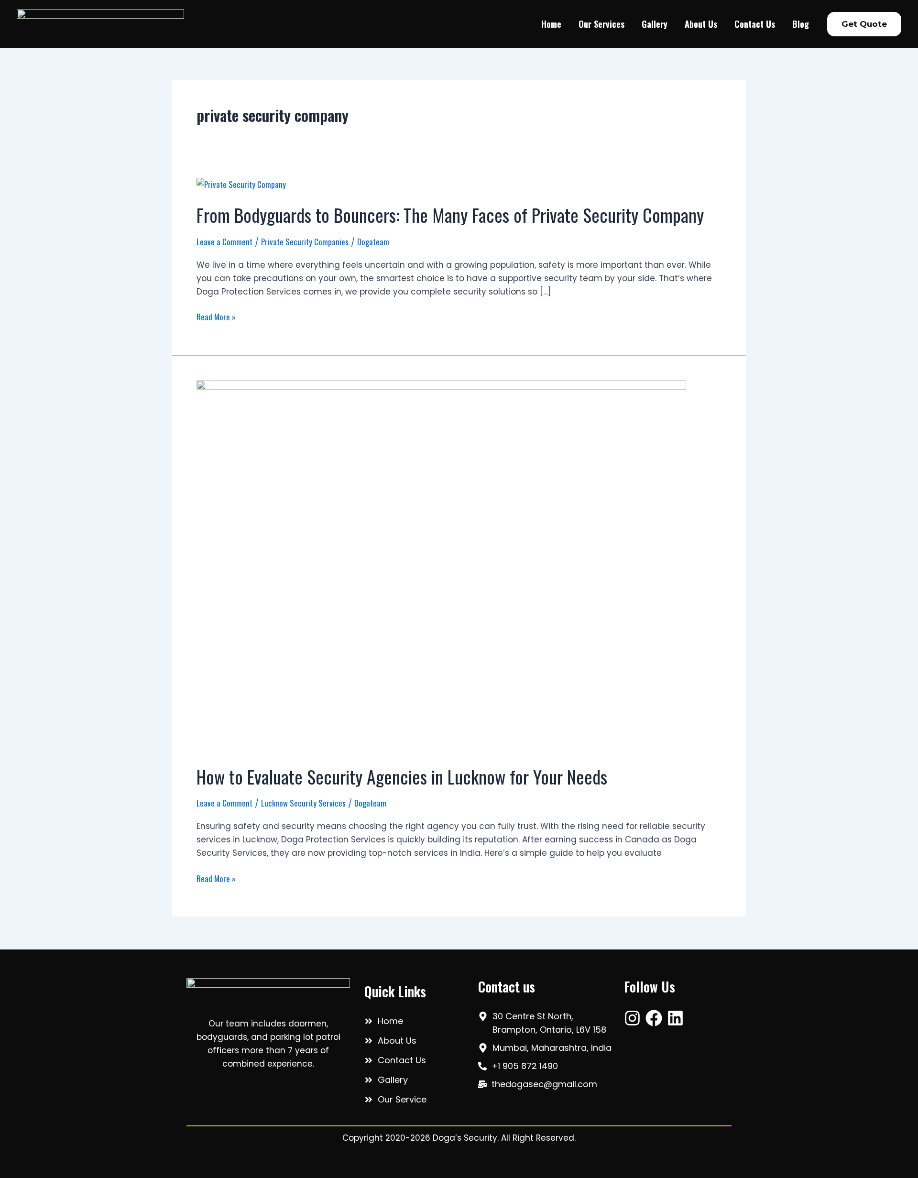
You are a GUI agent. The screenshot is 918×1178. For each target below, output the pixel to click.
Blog (800, 24)
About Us (701, 24)
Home (551, 24)
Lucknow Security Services (303, 803)
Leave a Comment (224, 242)
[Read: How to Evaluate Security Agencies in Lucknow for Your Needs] (441, 565)
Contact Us (754, 24)
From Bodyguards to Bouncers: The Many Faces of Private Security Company (450, 214)
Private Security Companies (305, 242)
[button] (864, 24)
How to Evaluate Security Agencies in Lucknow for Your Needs (402, 776)
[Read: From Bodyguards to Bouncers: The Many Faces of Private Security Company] (241, 183)
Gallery (654, 24)
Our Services (601, 24)
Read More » (216, 316)
